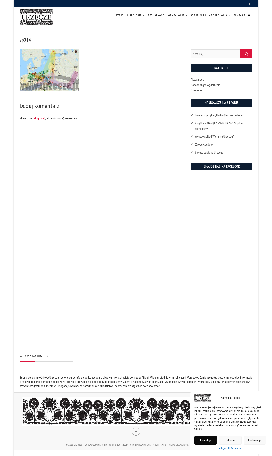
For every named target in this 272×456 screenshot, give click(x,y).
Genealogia (176, 15)
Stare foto (198, 15)
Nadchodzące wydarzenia (205, 85)
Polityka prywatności (177, 444)
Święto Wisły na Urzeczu (209, 152)
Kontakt (239, 15)
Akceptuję (205, 440)
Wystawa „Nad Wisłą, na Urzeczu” (214, 136)
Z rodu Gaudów (204, 144)
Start (120, 15)
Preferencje (254, 440)
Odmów (230, 440)
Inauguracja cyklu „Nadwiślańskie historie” (219, 115)
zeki (149, 444)
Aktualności (156, 15)
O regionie (134, 15)
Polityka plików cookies (230, 448)
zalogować (38, 118)
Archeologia (218, 15)
